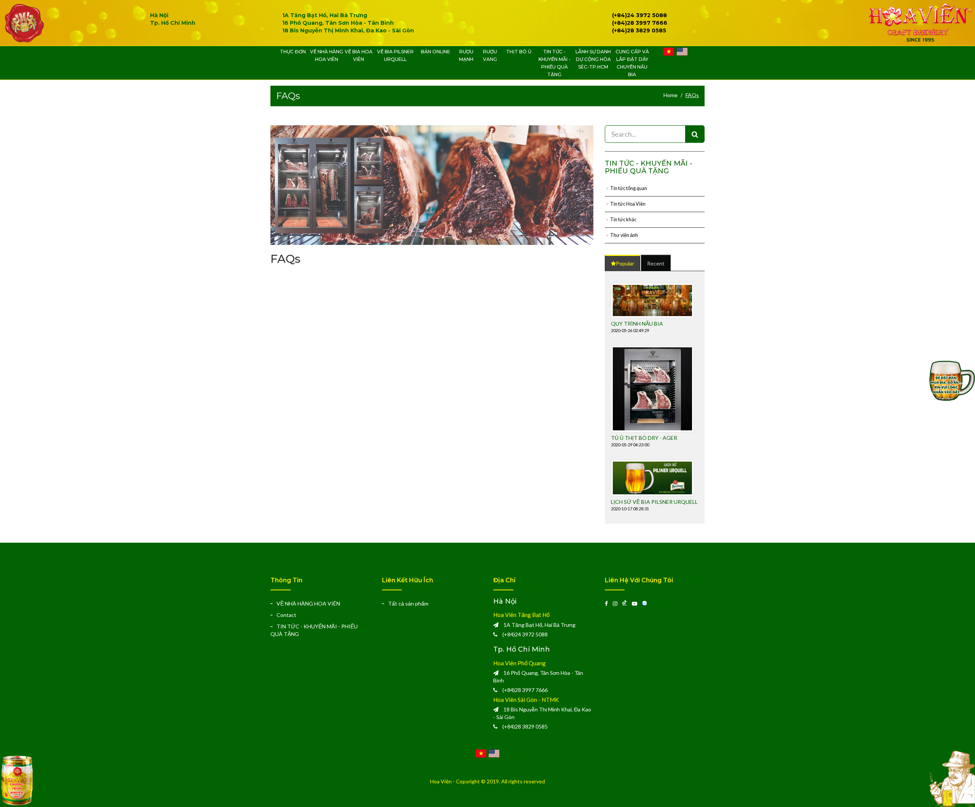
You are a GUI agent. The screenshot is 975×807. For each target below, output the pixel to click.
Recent (656, 263)
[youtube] (637, 603)
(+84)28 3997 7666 (525, 690)
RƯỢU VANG (490, 55)
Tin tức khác (623, 219)
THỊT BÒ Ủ (518, 51)
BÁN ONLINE (435, 51)
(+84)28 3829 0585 (525, 726)
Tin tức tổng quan (628, 188)
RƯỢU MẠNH (466, 55)
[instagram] (617, 603)
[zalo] (646, 603)
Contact (286, 615)
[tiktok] (627, 603)
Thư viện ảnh (624, 235)
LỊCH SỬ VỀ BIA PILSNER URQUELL (654, 502)
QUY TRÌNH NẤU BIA (637, 323)
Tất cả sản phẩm (408, 603)
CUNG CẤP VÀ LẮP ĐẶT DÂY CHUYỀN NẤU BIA (632, 63)
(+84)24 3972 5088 (525, 634)
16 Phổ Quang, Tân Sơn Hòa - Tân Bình (338, 22)
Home (670, 95)
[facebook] (609, 603)
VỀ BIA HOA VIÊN (358, 55)
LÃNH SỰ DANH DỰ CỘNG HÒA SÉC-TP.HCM (593, 59)
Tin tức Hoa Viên (628, 204)
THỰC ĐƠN (293, 51)
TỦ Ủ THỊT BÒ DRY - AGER (644, 438)
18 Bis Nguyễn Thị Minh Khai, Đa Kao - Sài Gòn (348, 30)
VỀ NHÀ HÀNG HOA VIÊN (326, 55)
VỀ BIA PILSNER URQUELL (395, 55)
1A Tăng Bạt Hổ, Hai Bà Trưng (324, 15)
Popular (625, 263)
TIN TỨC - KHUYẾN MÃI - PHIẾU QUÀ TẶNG (555, 63)
